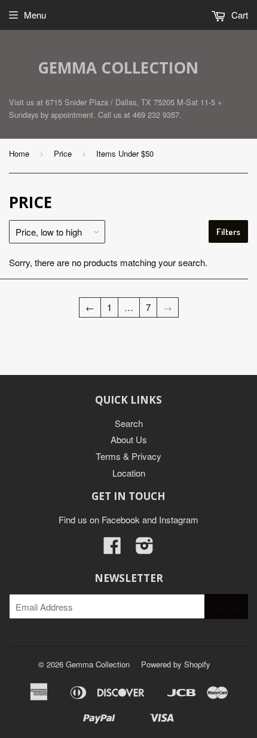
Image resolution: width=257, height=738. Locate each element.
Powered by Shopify (175, 664)
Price (63, 153)
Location (128, 472)
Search (129, 423)
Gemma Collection (118, 67)
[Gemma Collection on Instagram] (145, 548)
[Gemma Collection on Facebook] (112, 548)
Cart (238, 14)
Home (19, 153)
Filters (228, 231)
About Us (129, 439)
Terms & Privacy (128, 456)
